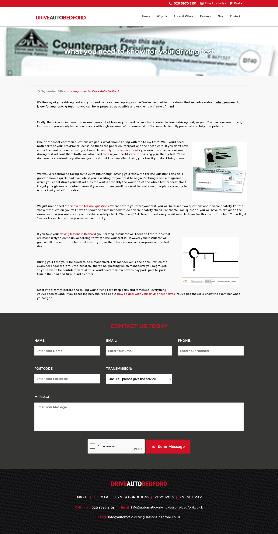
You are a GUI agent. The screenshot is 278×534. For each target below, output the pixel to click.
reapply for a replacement (119, 150)
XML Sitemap (190, 497)
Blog (220, 16)
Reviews (205, 16)
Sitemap (100, 497)
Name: (39, 340)
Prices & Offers (183, 16)
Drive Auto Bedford (105, 91)
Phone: (184, 340)
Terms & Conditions (131, 497)
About (82, 497)
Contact (235, 16)
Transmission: (119, 368)
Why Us (162, 16)
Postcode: (43, 368)
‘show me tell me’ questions (89, 206)
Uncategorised (77, 91)
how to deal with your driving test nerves (146, 294)
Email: (111, 340)
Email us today (215, 3)
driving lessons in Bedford (78, 234)
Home (146, 16)
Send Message (171, 446)
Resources (164, 497)
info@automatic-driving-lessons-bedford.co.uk (167, 507)
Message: (42, 397)
